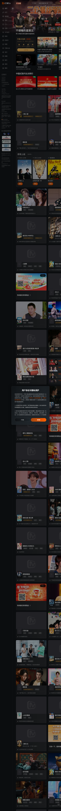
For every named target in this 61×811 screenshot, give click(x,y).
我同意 (38, 419)
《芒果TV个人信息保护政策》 (34, 398)
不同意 (22, 419)
